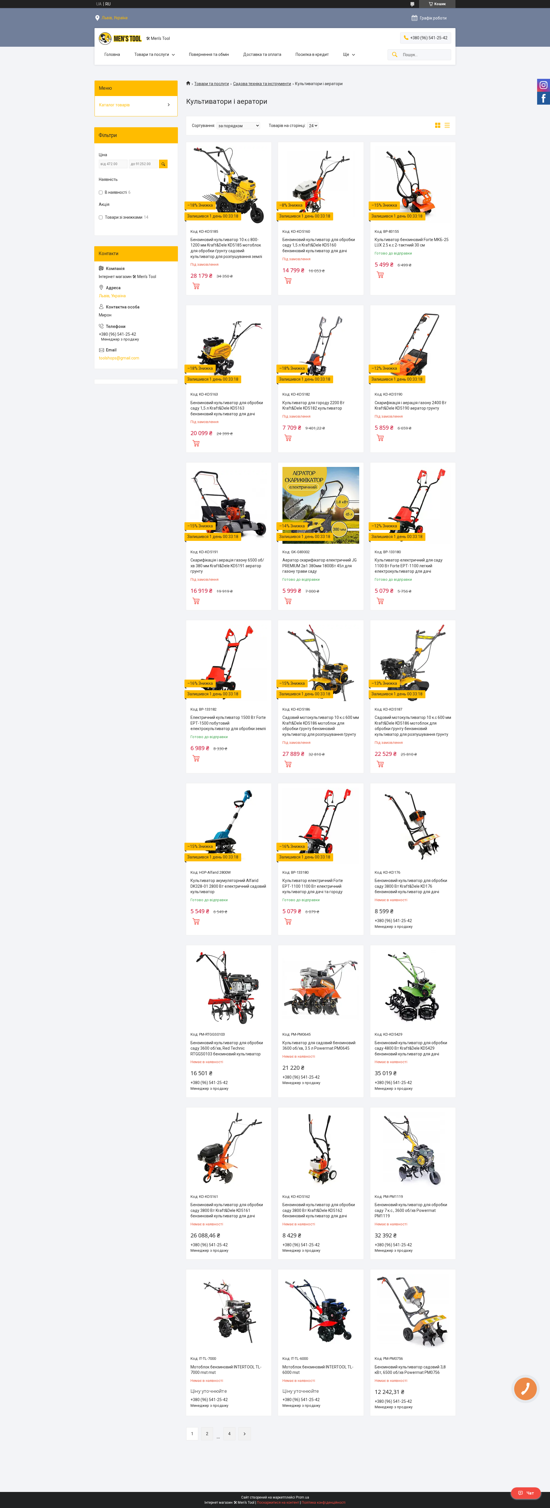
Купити (195, 285)
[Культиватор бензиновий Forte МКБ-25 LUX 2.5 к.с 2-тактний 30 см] (413, 184)
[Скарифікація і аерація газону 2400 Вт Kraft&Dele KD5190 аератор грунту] (413, 348)
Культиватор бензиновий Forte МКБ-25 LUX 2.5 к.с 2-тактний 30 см (412, 242)
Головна (112, 54)
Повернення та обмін (209, 54)
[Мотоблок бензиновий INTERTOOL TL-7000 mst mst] (228, 1312)
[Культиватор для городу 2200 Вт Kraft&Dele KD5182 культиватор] (320, 348)
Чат (530, 1493)
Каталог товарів (114, 105)
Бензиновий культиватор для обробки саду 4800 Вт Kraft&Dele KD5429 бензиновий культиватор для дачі (411, 1048)
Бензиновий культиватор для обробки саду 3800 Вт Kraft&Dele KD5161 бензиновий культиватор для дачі (226, 1210)
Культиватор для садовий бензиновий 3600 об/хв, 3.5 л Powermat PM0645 (318, 1045)
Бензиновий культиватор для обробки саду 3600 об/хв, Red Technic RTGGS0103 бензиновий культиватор (226, 1048)
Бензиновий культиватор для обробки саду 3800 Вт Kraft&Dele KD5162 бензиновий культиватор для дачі (318, 1210)
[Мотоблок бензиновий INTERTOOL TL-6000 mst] (320, 1312)
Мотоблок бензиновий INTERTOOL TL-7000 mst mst (226, 1370)
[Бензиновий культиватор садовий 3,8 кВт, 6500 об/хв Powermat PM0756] (413, 1312)
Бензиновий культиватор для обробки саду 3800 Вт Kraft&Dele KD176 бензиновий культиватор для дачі (411, 886)
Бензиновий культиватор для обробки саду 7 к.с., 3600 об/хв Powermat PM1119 (411, 1210)
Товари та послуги (151, 54)
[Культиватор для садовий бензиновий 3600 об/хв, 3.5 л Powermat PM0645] (320, 988)
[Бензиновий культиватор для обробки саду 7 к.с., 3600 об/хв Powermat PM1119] (413, 1150)
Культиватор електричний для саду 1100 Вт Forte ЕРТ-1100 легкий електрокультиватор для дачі (409, 566)
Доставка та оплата (262, 54)
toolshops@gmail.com (119, 358)
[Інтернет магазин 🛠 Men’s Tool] (120, 38)
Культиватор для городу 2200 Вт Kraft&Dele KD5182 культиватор (313, 405)
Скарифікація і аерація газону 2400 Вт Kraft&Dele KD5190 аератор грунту (411, 405)
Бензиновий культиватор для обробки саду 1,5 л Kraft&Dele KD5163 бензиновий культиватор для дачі (226, 408)
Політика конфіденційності (323, 1503)
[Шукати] (395, 54)
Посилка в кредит (312, 54)
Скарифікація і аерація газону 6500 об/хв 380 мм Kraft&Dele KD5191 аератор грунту (227, 566)
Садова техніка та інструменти (262, 83)
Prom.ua (302, 1497)
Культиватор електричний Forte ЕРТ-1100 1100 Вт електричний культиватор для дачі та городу (312, 886)
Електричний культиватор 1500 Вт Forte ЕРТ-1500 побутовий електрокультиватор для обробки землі (228, 723)
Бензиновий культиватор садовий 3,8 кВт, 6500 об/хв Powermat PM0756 (410, 1370)
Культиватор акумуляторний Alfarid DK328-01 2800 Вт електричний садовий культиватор (228, 886)
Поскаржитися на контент (278, 1503)
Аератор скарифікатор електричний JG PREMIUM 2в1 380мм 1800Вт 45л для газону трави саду (319, 566)
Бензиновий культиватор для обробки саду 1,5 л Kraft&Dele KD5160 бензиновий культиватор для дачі (318, 245)
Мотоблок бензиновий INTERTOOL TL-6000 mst (317, 1370)
